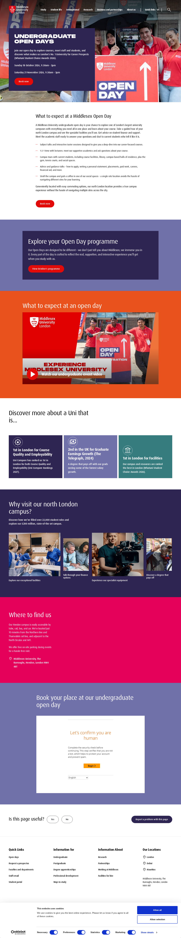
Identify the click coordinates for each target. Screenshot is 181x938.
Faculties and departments (21, 869)
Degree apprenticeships (64, 869)
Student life (56, 9)
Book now (24, 81)
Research (88, 9)
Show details (147, 932)
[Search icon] (169, 10)
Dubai (149, 863)
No (67, 819)
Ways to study (59, 882)
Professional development (65, 875)
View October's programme (46, 268)
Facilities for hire (105, 875)
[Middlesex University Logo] (19, 10)
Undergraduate (60, 857)
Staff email (14, 875)
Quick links (150, 9)
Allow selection (157, 919)
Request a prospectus (19, 863)
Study (43, 9)
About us (131, 9)
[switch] (81, 932)
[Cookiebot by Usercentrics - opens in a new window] (18, 932)
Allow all (157, 910)
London (150, 857)
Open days (14, 857)
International (72, 9)
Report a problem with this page (152, 819)
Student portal (15, 882)
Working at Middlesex (108, 869)
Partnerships (104, 863)
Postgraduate (59, 863)
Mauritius (151, 869)
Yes (52, 819)
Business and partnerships (109, 9)
